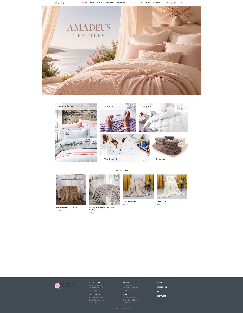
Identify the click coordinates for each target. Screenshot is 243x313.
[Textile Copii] (125, 148)
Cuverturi (110, 3)
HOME (159, 282)
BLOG (159, 291)
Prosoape (138, 3)
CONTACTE (161, 296)
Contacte (157, 3)
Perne (147, 3)
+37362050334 (94, 295)
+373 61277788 (128, 282)
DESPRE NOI (162, 287)
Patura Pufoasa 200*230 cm (66, 208)
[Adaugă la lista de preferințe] (67, 190)
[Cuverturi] (118, 117)
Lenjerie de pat (96, 3)
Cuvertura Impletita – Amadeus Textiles (101, 209)
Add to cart (71, 190)
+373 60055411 (128, 295)
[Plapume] (163, 117)
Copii (129, 3)
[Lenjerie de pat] (76, 132)
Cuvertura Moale (129, 201)
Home (84, 3)
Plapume (121, 3)
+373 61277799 (94, 282)
